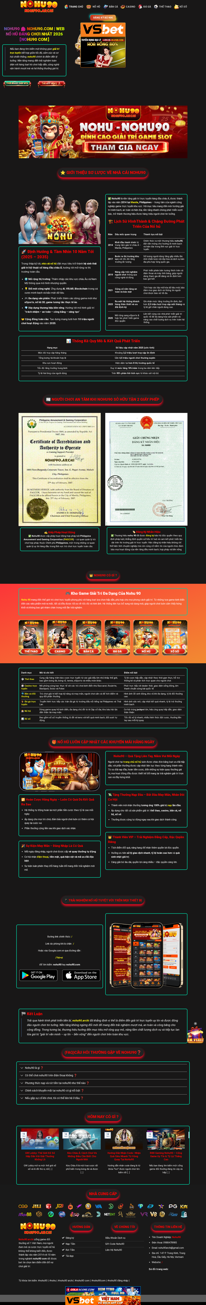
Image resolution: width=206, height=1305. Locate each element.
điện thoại (42, 856)
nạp (170, 805)
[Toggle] (22, 1068)
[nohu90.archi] (39, 7)
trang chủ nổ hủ (132, 761)
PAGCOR (68, 539)
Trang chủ (76, 6)
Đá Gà (147, 6)
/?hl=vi (59, 957)
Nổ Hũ (96, 6)
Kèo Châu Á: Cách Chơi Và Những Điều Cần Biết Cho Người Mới (82, 1156)
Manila (134, 202)
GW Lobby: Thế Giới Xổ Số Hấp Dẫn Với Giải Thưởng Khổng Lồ (40, 1156)
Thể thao (165, 6)
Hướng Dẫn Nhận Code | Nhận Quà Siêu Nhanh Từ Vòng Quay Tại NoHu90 (124, 1156)
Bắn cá (113, 6)
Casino (130, 6)
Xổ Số (183, 6)
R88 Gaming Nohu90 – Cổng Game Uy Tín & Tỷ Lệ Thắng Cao (166, 1156)
